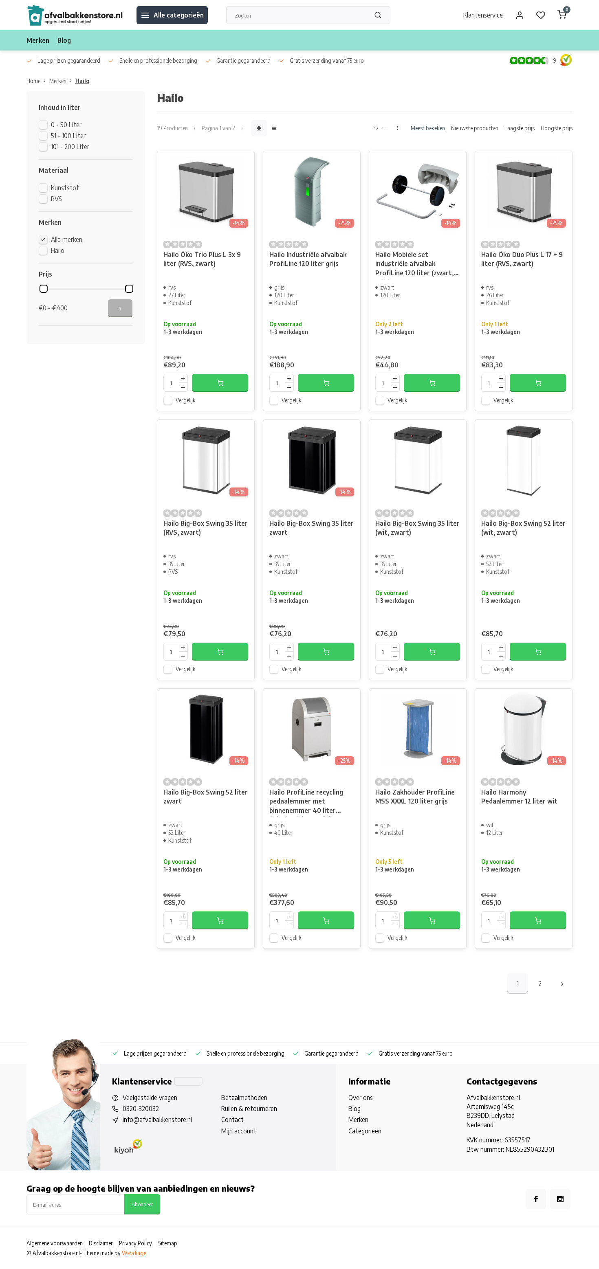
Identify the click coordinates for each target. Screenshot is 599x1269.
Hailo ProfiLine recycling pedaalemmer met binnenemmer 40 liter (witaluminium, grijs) (306, 802)
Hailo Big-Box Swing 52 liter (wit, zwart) (523, 527)
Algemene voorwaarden (54, 1243)
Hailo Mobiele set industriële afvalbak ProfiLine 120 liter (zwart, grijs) (414, 264)
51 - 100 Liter (68, 136)
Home (33, 80)
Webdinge (134, 1252)
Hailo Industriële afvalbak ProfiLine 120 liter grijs (307, 259)
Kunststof (65, 188)
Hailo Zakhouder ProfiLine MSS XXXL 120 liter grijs (415, 796)
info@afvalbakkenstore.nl (157, 1119)
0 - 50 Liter (66, 125)
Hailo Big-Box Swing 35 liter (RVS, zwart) (205, 527)
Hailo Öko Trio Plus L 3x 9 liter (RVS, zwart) (202, 259)
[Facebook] (536, 1199)
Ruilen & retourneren (249, 1108)
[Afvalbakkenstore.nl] (75, 15)
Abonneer (142, 1204)
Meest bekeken (428, 128)
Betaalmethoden (244, 1097)
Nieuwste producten (474, 128)
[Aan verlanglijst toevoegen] (242, 163)
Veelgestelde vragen (150, 1097)
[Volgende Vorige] (562, 983)
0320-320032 (141, 1108)
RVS (56, 199)
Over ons (360, 1097)
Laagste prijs (519, 128)
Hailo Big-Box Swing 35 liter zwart (311, 527)
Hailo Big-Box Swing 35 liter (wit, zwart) (417, 527)
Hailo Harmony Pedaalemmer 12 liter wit (519, 796)
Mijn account (238, 1131)
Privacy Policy (135, 1243)
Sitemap (167, 1243)
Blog (64, 40)
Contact (232, 1119)
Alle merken (66, 239)
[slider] (44, 289)
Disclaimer (101, 1243)
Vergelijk (186, 400)
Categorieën (364, 1131)
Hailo (82, 80)
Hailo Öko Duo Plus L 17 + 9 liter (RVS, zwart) (522, 259)
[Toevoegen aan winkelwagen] (220, 383)
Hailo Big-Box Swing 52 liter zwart (205, 796)
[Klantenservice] (188, 1081)
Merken (37, 40)
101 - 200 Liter (70, 147)
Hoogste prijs (557, 128)
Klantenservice (483, 15)
